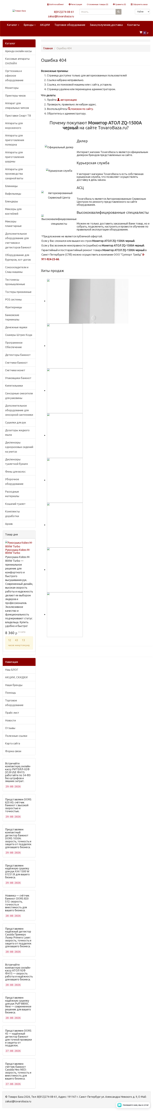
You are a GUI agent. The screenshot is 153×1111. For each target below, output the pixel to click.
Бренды (29, 24)
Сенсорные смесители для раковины (19, 395)
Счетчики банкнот (16, 362)
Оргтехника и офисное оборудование (14, 75)
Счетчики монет (15, 370)
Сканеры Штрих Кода (18, 334)
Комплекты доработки (12, 514)
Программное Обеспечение (14, 345)
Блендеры (11, 201)
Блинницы (11, 185)
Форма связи (13, 751)
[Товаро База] (19, 11)
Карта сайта (12, 743)
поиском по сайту (82, 108)
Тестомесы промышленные (15, 282)
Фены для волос (15, 471)
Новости (10, 720)
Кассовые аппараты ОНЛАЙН (17, 61)
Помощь (10, 692)
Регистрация (76, 4)
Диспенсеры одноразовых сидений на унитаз (19, 447)
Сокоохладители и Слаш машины (16, 269)
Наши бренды (13, 684)
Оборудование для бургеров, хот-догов (18, 257)
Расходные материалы (12, 494)
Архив (9, 523)
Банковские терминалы (12, 317)
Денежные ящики (16, 327)
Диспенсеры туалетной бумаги (16, 461)
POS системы (13, 299)
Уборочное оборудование (14, 481)
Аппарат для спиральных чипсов (17, 105)
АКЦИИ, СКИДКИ (16, 677)
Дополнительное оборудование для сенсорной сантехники (19, 410)
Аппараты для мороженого (14, 125)
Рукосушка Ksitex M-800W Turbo (17, 551)
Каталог (12, 24)
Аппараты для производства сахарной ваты (14, 174)
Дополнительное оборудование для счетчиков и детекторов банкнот (18, 240)
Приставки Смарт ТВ (18, 115)
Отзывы (10, 727)
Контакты (133, 24)
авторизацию (68, 99)
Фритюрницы (13, 307)
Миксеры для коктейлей (13, 211)
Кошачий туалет (15, 503)
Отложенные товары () (97, 4)
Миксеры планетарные (13, 223)
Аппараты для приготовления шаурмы (14, 157)
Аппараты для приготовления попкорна (14, 140)
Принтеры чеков (15, 95)
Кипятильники (14, 385)
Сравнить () (120, 4)
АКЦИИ (45, 24)
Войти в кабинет (56, 4)
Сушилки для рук (15, 422)
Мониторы (12, 87)
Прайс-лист (12, 712)
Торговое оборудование (69, 24)
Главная (48, 48)
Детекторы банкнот (18, 354)
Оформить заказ (140, 4)
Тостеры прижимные (18, 291)
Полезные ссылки (16, 735)
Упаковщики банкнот (18, 377)
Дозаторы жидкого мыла (17, 432)
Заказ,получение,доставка (106, 24)
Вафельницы (13, 193)
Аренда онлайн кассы (18, 51)
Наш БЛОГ (11, 669)
